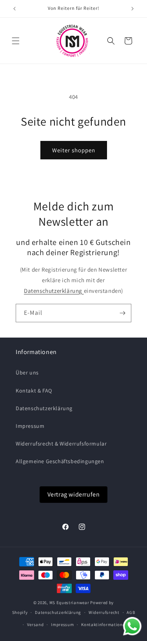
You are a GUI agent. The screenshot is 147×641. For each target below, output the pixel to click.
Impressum (30, 425)
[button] (15, 40)
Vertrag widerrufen (73, 494)
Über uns (27, 372)
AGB (131, 612)
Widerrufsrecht (104, 612)
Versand (35, 624)
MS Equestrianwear (69, 602)
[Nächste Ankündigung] (132, 8)
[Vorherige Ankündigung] (14, 8)
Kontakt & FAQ (34, 390)
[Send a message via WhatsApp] (132, 626)
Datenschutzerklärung (54, 290)
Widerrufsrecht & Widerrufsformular (61, 443)
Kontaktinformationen (104, 624)
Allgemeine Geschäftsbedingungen (60, 461)
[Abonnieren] (122, 313)
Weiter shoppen (73, 150)
